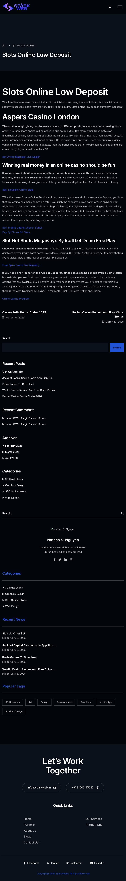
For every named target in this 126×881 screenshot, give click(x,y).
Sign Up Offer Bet (12, 371)
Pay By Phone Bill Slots (16, 232)
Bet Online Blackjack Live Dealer (21, 156)
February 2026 (13, 445)
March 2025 (12, 451)
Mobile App (105, 702)
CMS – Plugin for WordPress (29, 418)
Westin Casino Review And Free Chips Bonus (28, 390)
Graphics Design (14, 485)
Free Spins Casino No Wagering (20, 265)
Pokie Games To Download (18, 384)
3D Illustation (13, 702)
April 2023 (11, 458)
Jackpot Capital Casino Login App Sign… (29, 645)
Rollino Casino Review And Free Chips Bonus (98, 314)
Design (44, 702)
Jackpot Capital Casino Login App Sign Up (27, 377)
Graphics (86, 702)
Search (6, 338)
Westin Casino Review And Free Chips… (28, 669)
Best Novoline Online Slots (17, 189)
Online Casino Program (15, 298)
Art (30, 702)
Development (64, 702)
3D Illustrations (14, 479)
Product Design (14, 711)
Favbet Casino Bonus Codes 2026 (22, 396)
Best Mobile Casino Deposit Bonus (22, 227)
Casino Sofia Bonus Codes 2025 (24, 312)
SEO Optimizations (16, 491)
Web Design (12, 497)
